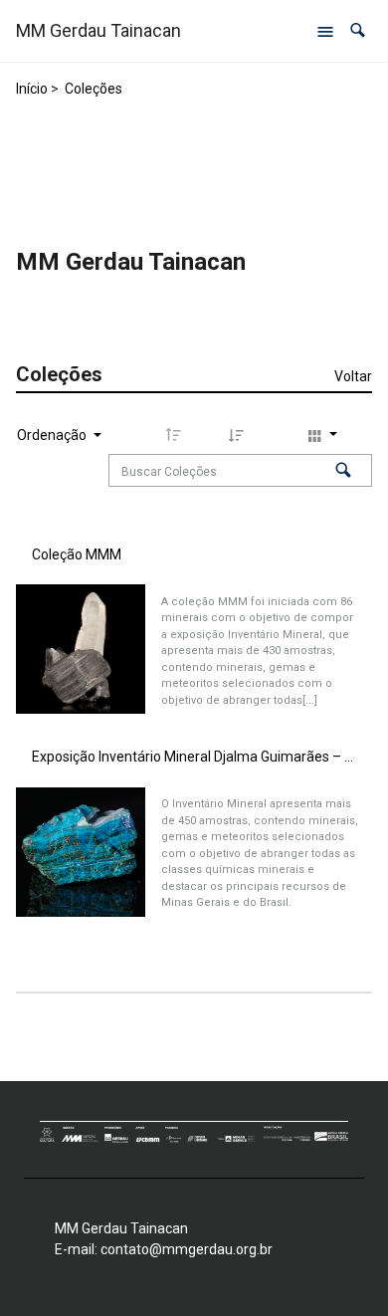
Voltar (353, 376)
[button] (357, 30)
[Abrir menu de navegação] (325, 31)
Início (32, 89)
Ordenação (53, 435)
